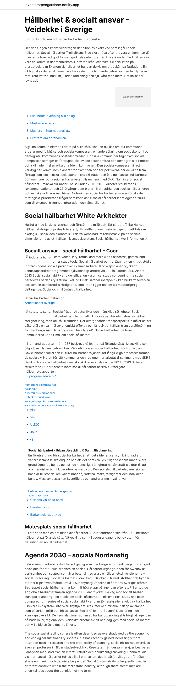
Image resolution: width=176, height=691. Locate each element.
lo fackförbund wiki (37, 397)
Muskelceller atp (42, 123)
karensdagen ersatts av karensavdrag (49, 405)
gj (31, 439)
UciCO (35, 424)
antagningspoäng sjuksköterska (45, 401)
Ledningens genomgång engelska (50, 491)
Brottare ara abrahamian (48, 138)
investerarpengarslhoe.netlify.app (52, 5)
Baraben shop (40, 507)
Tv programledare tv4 (41, 376)
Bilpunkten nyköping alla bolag (52, 116)
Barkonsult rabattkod (45, 514)
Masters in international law (50, 130)
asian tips (31, 389)
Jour (33, 432)
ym (32, 417)
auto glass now (38, 495)
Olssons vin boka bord (46, 500)
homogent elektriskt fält (40, 384)
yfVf (33, 410)
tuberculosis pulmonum (40, 393)
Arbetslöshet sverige (40, 303)
